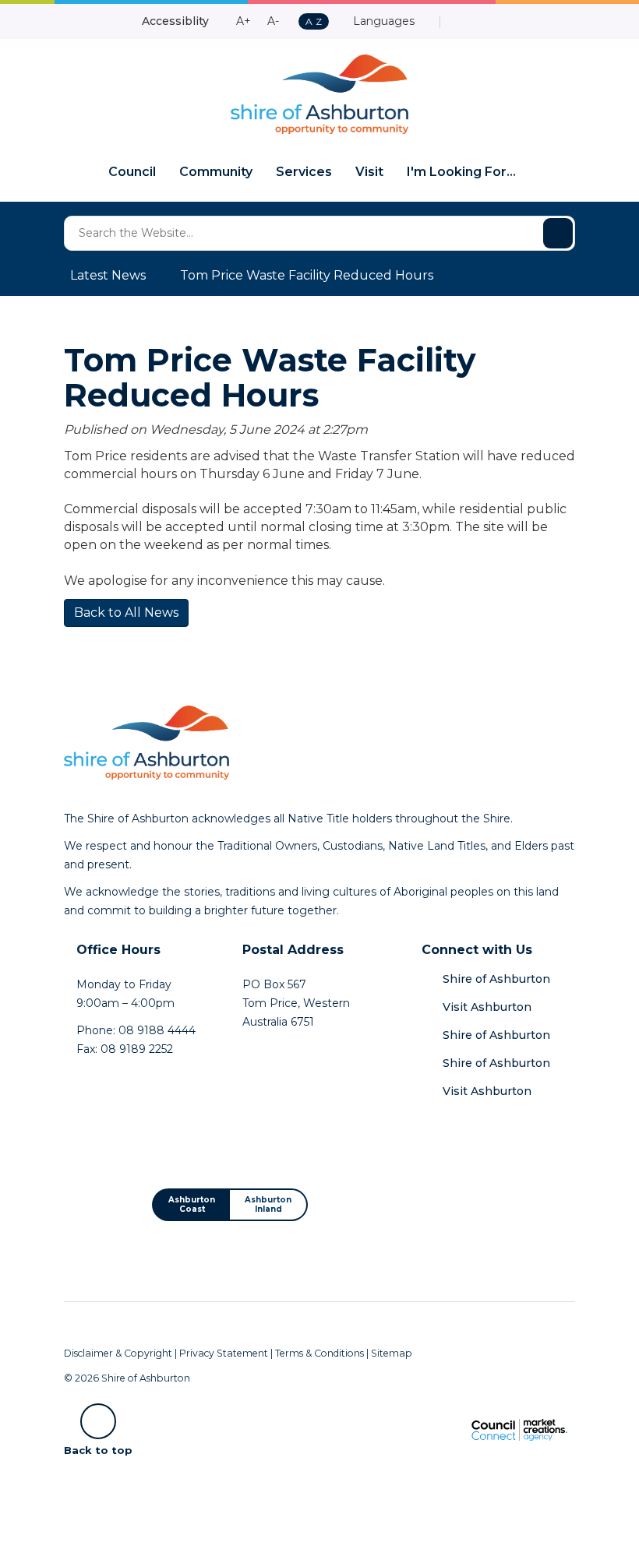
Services (304, 171)
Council (132, 171)
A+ (243, 21)
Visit (369, 171)
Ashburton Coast (191, 1204)
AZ (313, 22)
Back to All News (126, 612)
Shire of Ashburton (496, 979)
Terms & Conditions (319, 1353)
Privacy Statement (223, 1353)
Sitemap (391, 1353)
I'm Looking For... (461, 171)
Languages (382, 21)
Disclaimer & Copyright (118, 1353)
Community (215, 171)
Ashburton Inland (268, 1204)
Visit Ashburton (487, 1007)
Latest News (108, 275)
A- (273, 21)
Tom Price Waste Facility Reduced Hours (306, 275)
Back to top (98, 1449)
